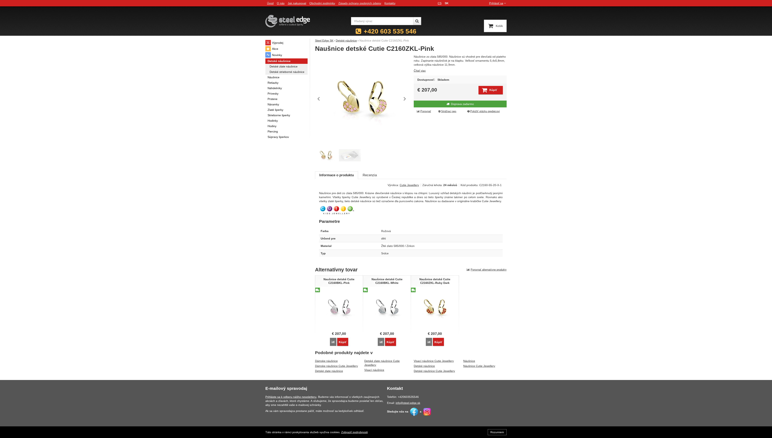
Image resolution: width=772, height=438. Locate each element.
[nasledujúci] (405, 99)
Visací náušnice (374, 370)
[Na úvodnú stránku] (287, 21)
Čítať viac (420, 70)
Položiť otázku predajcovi (485, 111)
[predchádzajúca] (319, 99)
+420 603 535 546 (390, 31)
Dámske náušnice (326, 361)
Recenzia (370, 175)
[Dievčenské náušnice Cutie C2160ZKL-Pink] (362, 99)
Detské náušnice (424, 366)
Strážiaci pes (448, 111)
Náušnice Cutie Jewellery (479, 366)
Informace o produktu (336, 175)
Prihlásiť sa (496, 3)
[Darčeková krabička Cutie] (350, 155)
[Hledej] (417, 21)
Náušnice (469, 361)
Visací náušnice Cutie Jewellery (434, 361)
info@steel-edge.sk (408, 402)
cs (439, 3)
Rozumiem (497, 432)
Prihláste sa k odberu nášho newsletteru (290, 396)
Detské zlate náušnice (329, 371)
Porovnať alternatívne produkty (489, 269)
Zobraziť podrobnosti (354, 432)
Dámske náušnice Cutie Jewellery (336, 366)
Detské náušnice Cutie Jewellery (434, 371)
